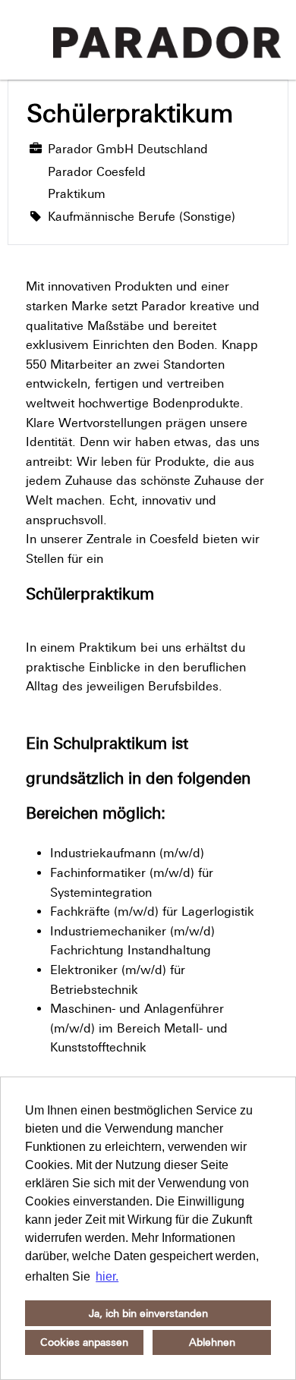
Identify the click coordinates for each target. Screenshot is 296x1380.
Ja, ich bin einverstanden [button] (148, 1313)
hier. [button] (107, 1276)
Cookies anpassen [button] (84, 1342)
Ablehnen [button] (212, 1342)
